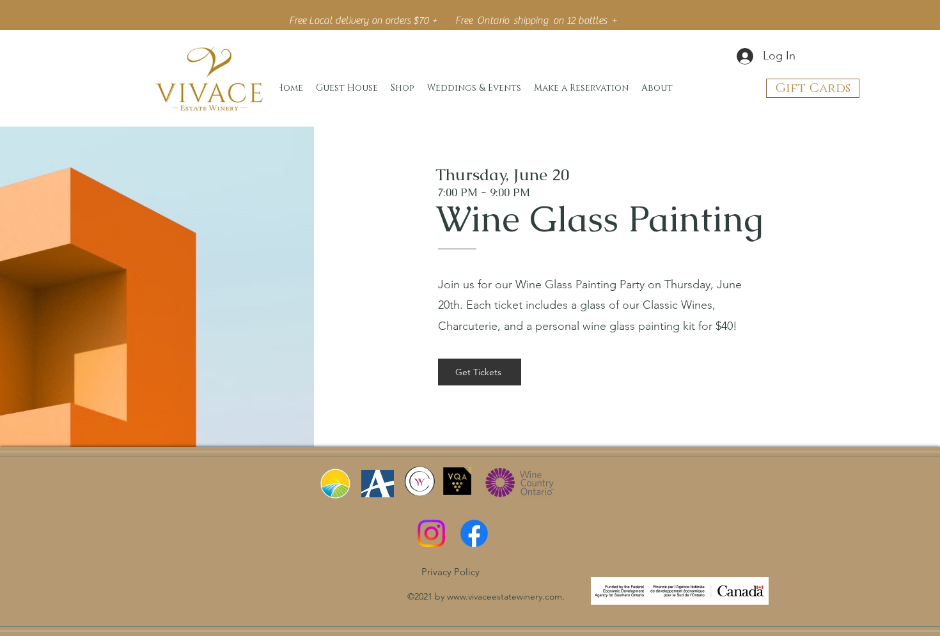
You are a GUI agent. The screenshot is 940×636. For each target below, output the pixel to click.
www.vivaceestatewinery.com (504, 596)
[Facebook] (474, 533)
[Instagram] (431, 533)
